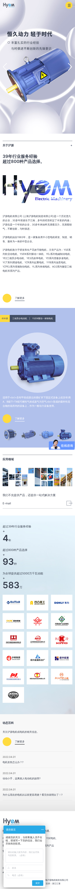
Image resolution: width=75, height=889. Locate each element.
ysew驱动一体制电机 (42, 318)
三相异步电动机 (19, 318)
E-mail (7, 503)
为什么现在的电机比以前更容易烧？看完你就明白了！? (32, 794)
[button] (70, 67)
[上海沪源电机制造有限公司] (9, 5)
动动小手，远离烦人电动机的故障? (21, 778)
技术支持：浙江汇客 (51, 883)
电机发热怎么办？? (13, 762)
